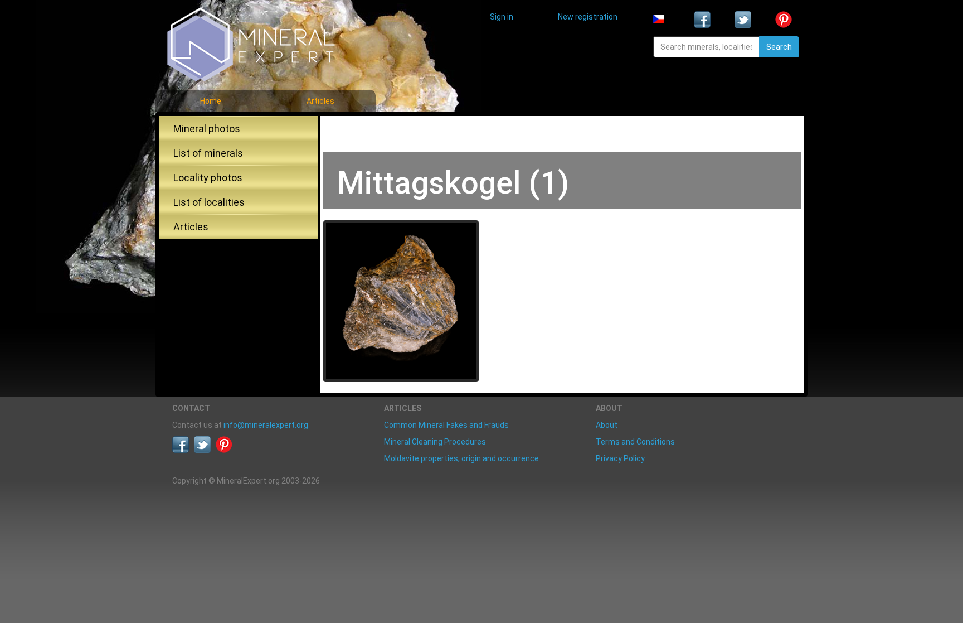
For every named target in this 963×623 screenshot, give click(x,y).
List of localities (209, 202)
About (606, 425)
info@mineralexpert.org (265, 425)
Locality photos (207, 177)
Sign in (501, 16)
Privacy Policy (620, 458)
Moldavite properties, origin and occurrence (461, 458)
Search (779, 46)
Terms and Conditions (635, 441)
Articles (320, 100)
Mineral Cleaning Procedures (435, 441)
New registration (587, 16)
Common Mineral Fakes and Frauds (446, 425)
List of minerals (208, 153)
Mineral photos (206, 128)
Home (210, 100)
